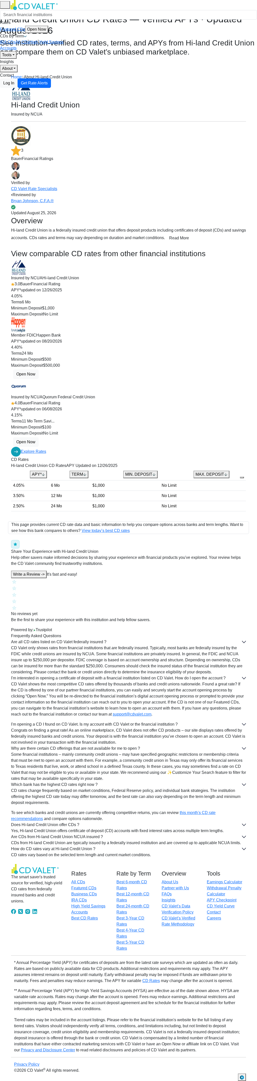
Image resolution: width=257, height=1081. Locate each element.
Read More (179, 238)
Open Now (36, 29)
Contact (7, 75)
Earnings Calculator (224, 882)
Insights (7, 62)
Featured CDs (23, 29)
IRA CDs (8, 42)
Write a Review (29, 574)
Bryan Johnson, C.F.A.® (32, 201)
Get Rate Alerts (34, 83)
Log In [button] (8, 83)
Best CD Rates (84, 918)
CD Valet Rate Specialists (34, 189)
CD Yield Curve (221, 906)
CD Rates (151, 981)
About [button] (7, 68)
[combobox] (128, 15)
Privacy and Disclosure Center (48, 1050)
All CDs (22, 42)
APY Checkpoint (221, 900)
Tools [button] (7, 55)
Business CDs (84, 894)
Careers (214, 918)
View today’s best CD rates (106, 530)
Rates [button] (5, 22)
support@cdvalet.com (132, 714)
